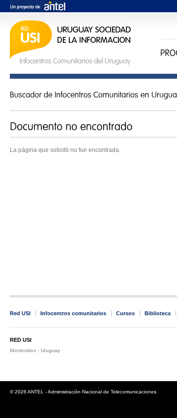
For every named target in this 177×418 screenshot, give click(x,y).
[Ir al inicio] (70, 63)
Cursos (125, 313)
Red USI (20, 313)
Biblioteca (158, 313)
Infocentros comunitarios (73, 313)
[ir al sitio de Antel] (37, 6)
